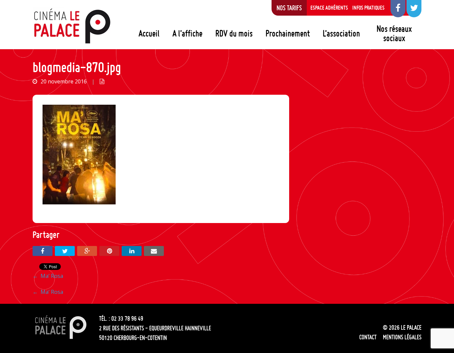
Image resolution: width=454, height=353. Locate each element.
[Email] (154, 251)
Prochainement (288, 33)
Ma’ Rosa (48, 276)
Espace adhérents (329, 7)
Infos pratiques (368, 7)
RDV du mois (234, 33)
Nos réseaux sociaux (394, 33)
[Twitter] (65, 251)
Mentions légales (402, 337)
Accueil (149, 33)
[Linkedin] (132, 251)
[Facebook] (43, 251)
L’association (341, 33)
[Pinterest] (109, 251)
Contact (368, 337)
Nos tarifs (289, 8)
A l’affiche (187, 33)
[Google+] (87, 251)
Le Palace (72, 26)
